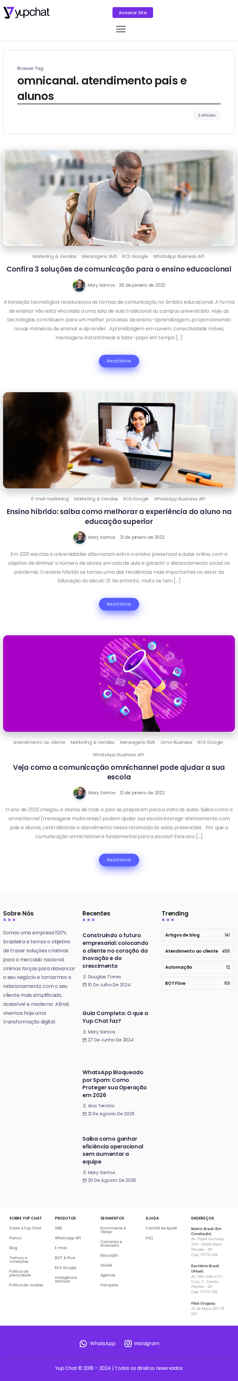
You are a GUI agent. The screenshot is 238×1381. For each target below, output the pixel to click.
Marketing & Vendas (55, 256)
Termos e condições (19, 1259)
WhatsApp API (68, 1238)
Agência (108, 1275)
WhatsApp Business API (178, 256)
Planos (15, 1238)
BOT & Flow (65, 1257)
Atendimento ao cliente (39, 742)
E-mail (61, 1247)
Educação (109, 1255)
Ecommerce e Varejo (113, 1229)
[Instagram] (141, 1343)
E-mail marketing (50, 499)
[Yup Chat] (26, 12)
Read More (119, 361)
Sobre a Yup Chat (25, 1228)
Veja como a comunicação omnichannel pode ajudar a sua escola (119, 772)
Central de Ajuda (161, 1228)
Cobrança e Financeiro (111, 1243)
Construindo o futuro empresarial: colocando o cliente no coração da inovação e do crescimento (115, 951)
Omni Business (176, 742)
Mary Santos (101, 285)
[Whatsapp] (97, 1343)
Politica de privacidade (20, 1273)
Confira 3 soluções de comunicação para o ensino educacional (119, 269)
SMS (58, 1228)
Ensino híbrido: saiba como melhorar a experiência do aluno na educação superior (119, 516)
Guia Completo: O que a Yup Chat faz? (115, 1017)
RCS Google (135, 256)
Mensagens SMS (99, 256)
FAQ (149, 1238)
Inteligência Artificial (66, 1279)
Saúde (106, 1265)
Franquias (109, 1285)
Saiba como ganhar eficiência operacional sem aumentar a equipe (112, 1150)
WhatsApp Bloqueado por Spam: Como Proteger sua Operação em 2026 (114, 1084)
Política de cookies (26, 1285)
